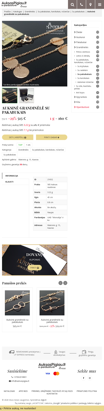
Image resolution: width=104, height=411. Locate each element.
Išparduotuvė (87, 107)
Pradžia (7, 11)
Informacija (11, 175)
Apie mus (23, 391)
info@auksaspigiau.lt (20, 381)
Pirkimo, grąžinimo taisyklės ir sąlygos (52, 391)
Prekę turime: (8, 145)
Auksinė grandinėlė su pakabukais (17, 321)
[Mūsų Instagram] (89, 378)
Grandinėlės (30, 11)
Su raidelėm (87, 70)
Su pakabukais (78, 11)
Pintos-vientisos (87, 52)
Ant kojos (87, 92)
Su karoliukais (87, 78)
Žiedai (87, 32)
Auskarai (87, 37)
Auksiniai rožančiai (87, 82)
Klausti (9, 181)
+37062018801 (20, 377)
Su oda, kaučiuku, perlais (86, 87)
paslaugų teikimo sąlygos (90, 403)
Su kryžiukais (87, 66)
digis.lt (43, 400)
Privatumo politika (87, 391)
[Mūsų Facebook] (83, 378)
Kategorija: (7, 149)
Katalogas (17, 11)
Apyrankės (87, 97)
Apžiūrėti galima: (9, 159)
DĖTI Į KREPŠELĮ (16, 137)
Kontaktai (52, 393)
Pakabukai (87, 42)
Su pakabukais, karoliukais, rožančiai (53, 11)
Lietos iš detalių (87, 55)
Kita (87, 102)
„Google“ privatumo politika (65, 403)
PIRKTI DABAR (51, 137)
